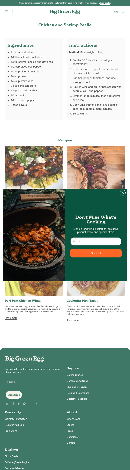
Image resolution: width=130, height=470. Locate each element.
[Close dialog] (123, 192)
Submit (96, 253)
